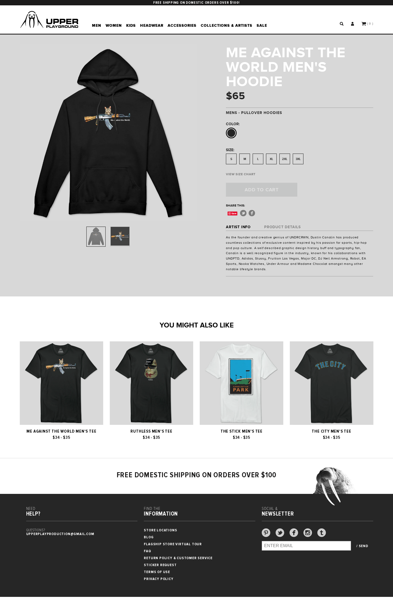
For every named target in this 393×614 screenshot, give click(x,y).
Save (234, 213)
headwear (151, 25)
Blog (148, 537)
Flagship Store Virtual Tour (173, 544)
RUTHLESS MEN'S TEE (151, 431)
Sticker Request (160, 565)
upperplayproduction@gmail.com (60, 534)
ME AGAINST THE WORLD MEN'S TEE (61, 431)
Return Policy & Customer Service (178, 558)
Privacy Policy (158, 579)
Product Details (282, 227)
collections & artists (226, 25)
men (96, 25)
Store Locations (160, 530)
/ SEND (362, 546)
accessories (182, 25)
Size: (230, 150)
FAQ (147, 551)
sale (262, 25)
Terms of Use (157, 572)
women (114, 25)
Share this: (235, 205)
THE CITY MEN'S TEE (331, 431)
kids (131, 25)
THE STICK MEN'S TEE (242, 431)
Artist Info (238, 227)
